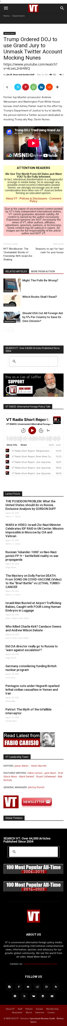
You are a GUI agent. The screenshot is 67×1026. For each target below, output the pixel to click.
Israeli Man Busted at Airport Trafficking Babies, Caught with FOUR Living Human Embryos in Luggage (33, 606)
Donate (39, 1008)
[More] (57, 87)
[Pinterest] (25, 87)
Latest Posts (12, 493)
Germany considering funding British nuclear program (31, 668)
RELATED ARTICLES (16, 271)
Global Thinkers (14, 818)
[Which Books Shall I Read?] (12, 301)
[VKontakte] (33, 996)
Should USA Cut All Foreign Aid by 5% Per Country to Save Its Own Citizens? (42, 317)
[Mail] (28, 987)
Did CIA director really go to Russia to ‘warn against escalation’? (31, 648)
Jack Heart (50, 772)
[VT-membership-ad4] (33, 395)
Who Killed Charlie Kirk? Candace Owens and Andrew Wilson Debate (33, 628)
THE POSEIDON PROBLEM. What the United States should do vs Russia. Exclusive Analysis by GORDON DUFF (30, 505)
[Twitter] (17, 87)
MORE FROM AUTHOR (43, 271)
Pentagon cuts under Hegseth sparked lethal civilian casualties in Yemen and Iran (32, 689)
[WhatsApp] (33, 87)
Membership (52, 1008)
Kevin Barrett (38, 765)
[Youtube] (52, 996)
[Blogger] (9, 987)
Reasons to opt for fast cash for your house (50, 250)
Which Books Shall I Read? (39, 296)
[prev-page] (5, 330)
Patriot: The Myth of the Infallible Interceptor (28, 711)
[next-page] (11, 330)
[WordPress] (42, 996)
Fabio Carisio (34, 772)
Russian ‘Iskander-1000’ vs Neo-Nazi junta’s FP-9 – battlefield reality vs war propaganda (32, 555)
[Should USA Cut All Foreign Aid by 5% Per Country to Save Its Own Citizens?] (12, 317)
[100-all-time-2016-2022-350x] (33, 890)
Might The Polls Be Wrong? (40, 280)
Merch (29, 1012)
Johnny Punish (36, 787)
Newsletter (17, 1012)
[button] (5, 8)
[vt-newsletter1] (29, 807)
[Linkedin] (41, 87)
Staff (20, 1008)
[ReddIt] (49, 87)
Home (6, 15)
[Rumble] (46, 987)
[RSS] (55, 987)
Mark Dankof (26, 776)
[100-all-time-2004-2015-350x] (33, 873)
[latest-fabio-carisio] (29, 746)
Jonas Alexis (21, 765)
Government (19, 15)
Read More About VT (39, 956)
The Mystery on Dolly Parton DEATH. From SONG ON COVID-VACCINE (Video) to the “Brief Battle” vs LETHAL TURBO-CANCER (33, 581)
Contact (51, 1012)
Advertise (39, 1012)
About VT (11, 198)
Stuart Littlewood (46, 776)
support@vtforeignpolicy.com (40, 963)
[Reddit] (37, 987)
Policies (29, 1008)
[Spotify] (15, 996)
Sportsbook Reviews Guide (42, 1018)
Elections (8, 291)
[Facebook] (18, 987)
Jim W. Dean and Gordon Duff (20, 74)
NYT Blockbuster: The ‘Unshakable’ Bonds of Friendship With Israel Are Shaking (17, 254)
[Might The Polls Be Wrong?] (12, 285)
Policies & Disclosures (33, 198)
